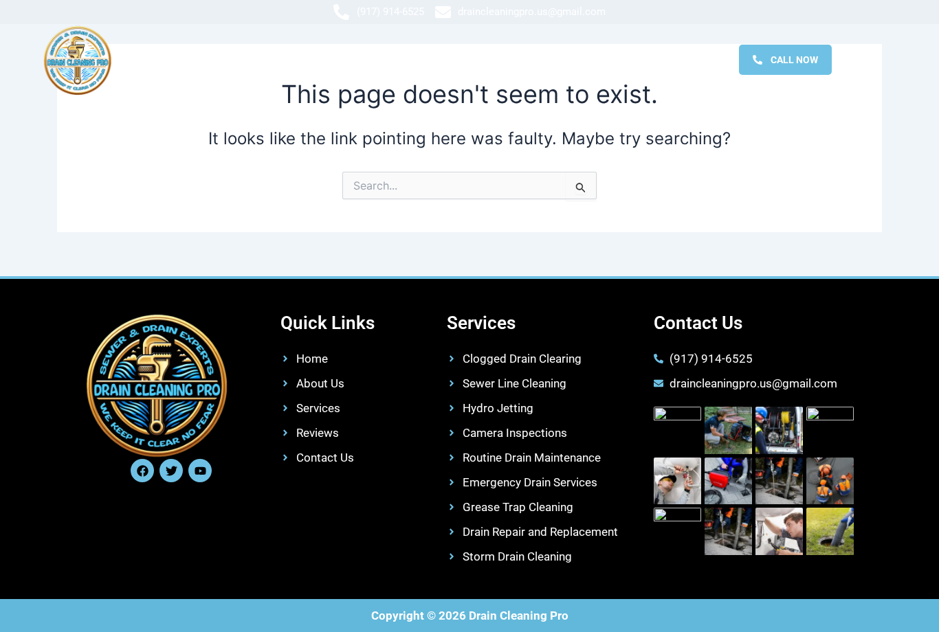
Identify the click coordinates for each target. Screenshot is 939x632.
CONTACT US (618, 59)
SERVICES (457, 59)
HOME (306, 59)
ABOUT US (377, 59)
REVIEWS (534, 59)
